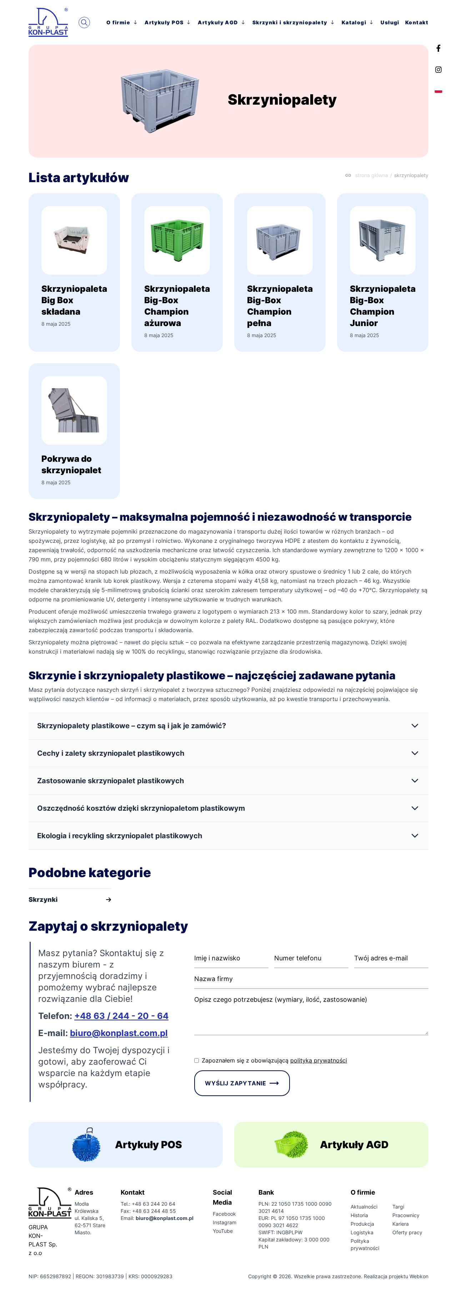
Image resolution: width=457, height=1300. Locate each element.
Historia (359, 1215)
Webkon (419, 1276)
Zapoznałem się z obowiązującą (274, 1060)
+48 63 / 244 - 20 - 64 (121, 1016)
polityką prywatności (318, 1060)
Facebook (224, 1214)
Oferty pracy (407, 1232)
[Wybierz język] (438, 90)
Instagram (224, 1222)
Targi (398, 1207)
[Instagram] (438, 69)
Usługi (390, 22)
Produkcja (362, 1224)
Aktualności (364, 1207)
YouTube (223, 1231)
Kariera (400, 1224)
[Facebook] (438, 48)
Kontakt (416, 22)
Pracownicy (406, 1215)
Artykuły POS (164, 22)
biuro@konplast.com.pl (119, 1033)
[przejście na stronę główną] (54, 22)
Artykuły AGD (218, 22)
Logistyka (362, 1232)
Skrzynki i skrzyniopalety (289, 22)
